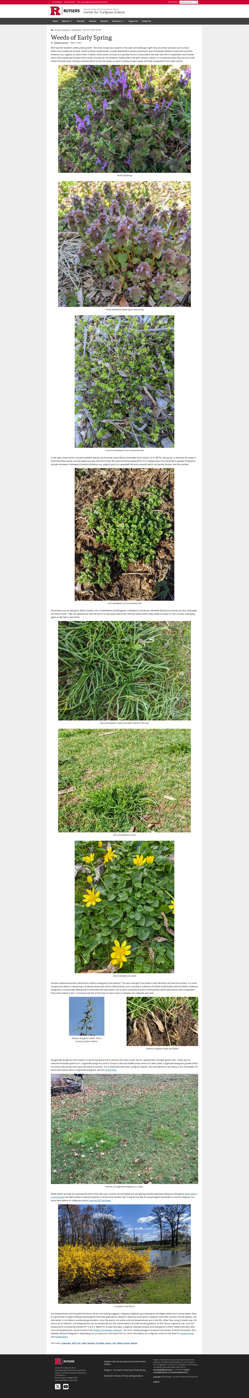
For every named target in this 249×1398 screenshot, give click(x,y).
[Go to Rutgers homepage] (64, 1363)
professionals (187, 1333)
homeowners (61, 1336)
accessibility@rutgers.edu (162, 1369)
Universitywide (57, 2)
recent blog (110, 1070)
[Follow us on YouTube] (66, 1386)
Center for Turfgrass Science (104, 12)
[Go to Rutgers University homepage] (65, 10)
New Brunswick (69, 2)
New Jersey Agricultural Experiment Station (101, 9)
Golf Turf (76, 1343)
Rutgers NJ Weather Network (107, 1330)
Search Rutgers (173, 2)
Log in (156, 1381)
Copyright (156, 1377)
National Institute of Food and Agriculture (123, 1375)
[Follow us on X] (58, 1386)
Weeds (134, 1343)
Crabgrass (66, 1343)
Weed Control (123, 1343)
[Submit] (196, 2)
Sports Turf (110, 1343)
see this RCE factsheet (100, 1200)
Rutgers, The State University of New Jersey (125, 1370)
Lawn (83, 1343)
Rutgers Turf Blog (95, 1343)
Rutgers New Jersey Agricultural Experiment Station (125, 1362)
